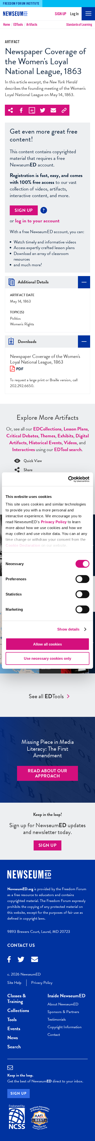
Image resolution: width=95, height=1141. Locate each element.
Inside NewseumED (67, 995)
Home (6, 24)
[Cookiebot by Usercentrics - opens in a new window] (68, 479)
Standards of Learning (79, 25)
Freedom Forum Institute (21, 3)
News (12, 1037)
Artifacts (31, 24)
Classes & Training (16, 998)
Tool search (68, 449)
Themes (47, 435)
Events (13, 1028)
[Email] (34, 960)
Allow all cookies (47, 644)
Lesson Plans (76, 428)
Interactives (23, 449)
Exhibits (65, 435)
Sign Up (60, 14)
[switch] (82, 579)
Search (14, 1046)
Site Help (14, 983)
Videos (70, 442)
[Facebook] (9, 960)
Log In (74, 14)
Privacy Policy (54, 522)
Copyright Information (65, 1027)
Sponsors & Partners (63, 1012)
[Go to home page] (13, 14)
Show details (68, 629)
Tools (18, 24)
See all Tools (46, 696)
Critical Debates (22, 435)
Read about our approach (47, 773)
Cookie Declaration (23, 545)
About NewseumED (63, 1004)
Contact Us (21, 945)
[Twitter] (21, 960)
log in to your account (37, 221)
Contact (54, 1035)
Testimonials (57, 1019)
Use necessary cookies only (47, 658)
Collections (47, 428)
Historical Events (45, 442)
